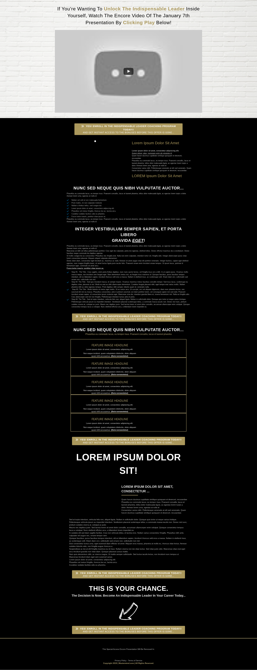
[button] (128, 129)
